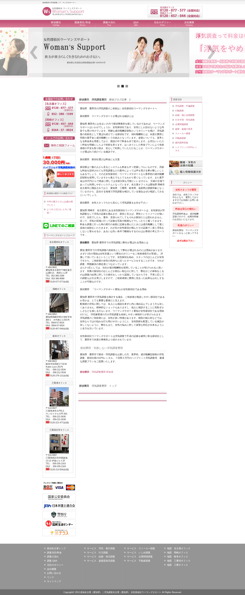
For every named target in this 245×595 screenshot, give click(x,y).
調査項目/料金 (82, 23)
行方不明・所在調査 (185, 120)
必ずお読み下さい (185, 240)
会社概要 (189, 23)
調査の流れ (109, 23)
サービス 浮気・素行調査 (101, 548)
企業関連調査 (181, 124)
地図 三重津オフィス (178, 560)
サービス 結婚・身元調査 (101, 556)
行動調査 (179, 110)
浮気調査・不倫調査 (185, 106)
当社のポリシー (162, 23)
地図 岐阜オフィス (177, 556)
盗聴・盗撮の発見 (183, 129)
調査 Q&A (52, 560)
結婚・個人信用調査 (185, 115)
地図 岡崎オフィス (177, 552)
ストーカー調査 (182, 133)
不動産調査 (180, 138)
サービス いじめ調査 (138, 552)
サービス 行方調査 (97, 552)
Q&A (135, 23)
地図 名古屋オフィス (178, 548)
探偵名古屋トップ (56, 548)
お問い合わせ (54, 573)
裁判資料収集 (181, 142)
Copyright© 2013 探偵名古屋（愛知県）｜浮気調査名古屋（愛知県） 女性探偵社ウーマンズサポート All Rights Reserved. (123, 592)
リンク (50, 577)
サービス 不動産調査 (138, 560)
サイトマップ (54, 581)
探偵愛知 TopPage (55, 23)
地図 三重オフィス (177, 565)
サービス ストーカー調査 (141, 548)
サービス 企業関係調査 (140, 556)
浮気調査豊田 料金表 (96, 372)
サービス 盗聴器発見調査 (101, 560)
